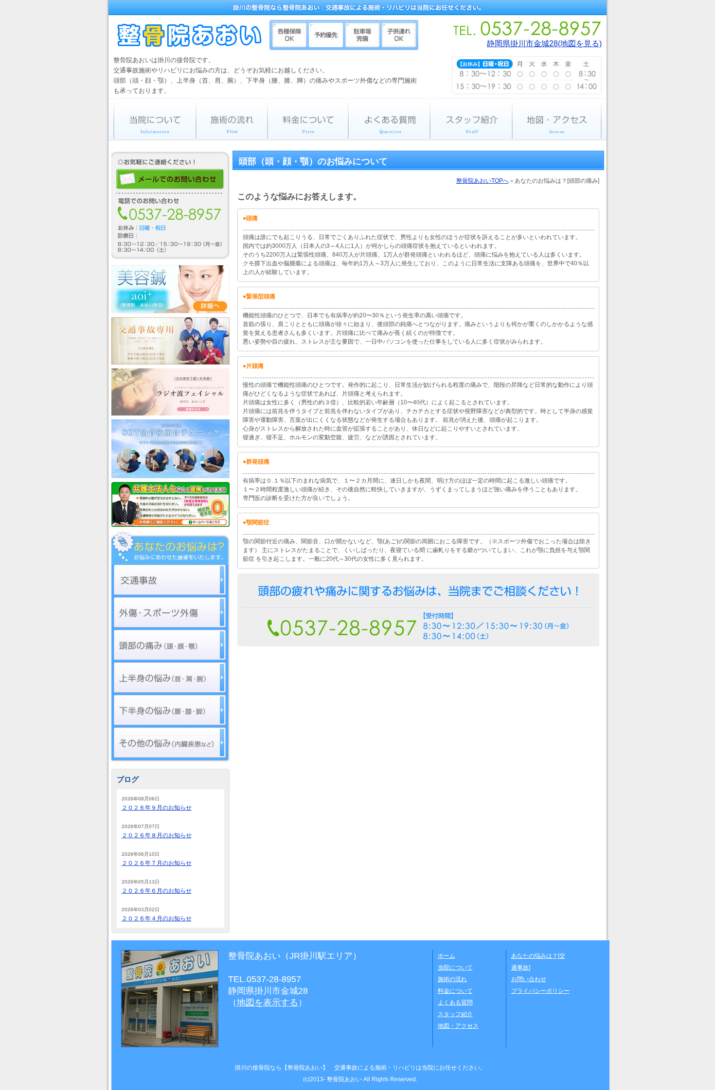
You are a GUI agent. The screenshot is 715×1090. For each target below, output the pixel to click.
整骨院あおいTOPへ (482, 180)
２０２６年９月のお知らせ (157, 807)
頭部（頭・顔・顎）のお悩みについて (313, 161)
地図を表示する (267, 1002)
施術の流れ (232, 118)
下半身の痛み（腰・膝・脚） (170, 710)
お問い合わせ (528, 979)
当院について (152, 118)
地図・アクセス (559, 118)
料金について (308, 118)
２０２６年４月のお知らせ (157, 918)
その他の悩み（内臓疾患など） (170, 742)
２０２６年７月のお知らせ (157, 863)
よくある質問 (389, 118)
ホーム (446, 955)
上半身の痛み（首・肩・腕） (170, 677)
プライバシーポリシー (540, 990)
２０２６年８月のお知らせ (157, 835)
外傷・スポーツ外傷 (170, 612)
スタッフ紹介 (471, 118)
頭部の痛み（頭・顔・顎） (170, 645)
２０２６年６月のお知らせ (157, 890)
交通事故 (170, 580)
